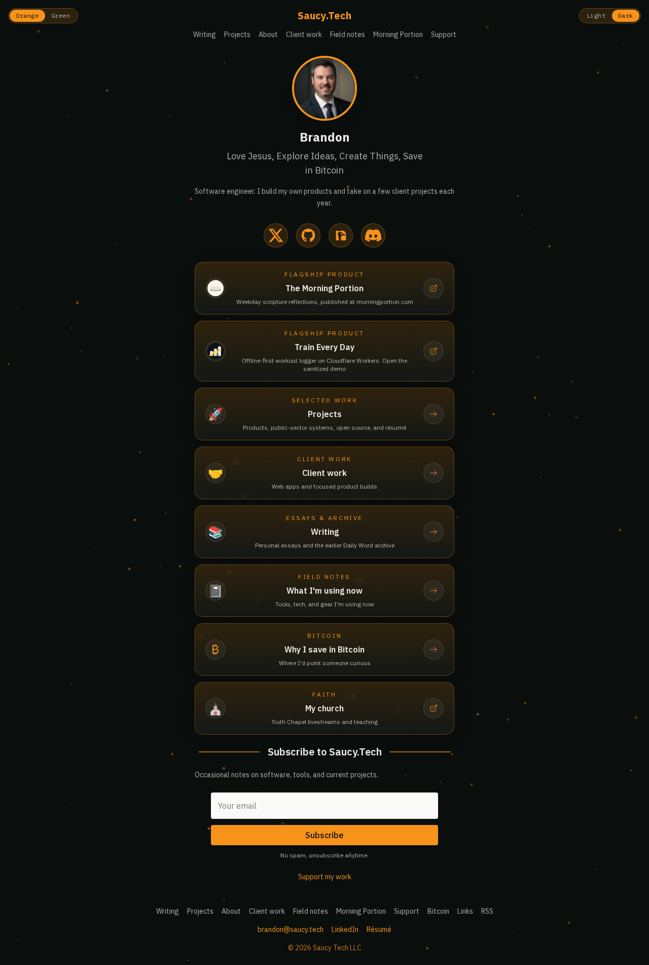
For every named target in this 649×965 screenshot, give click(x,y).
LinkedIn (345, 929)
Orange (27, 15)
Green (60, 15)
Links (465, 911)
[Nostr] (341, 235)
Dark (625, 15)
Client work (304, 34)
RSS (487, 911)
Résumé (379, 929)
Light (596, 15)
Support (443, 34)
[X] (276, 235)
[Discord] (373, 235)
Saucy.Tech (324, 15)
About (268, 34)
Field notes (347, 34)
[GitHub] (308, 235)
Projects (237, 34)
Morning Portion (398, 34)
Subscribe (324, 835)
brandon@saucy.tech (290, 929)
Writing (204, 34)
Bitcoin (438, 911)
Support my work (324, 876)
